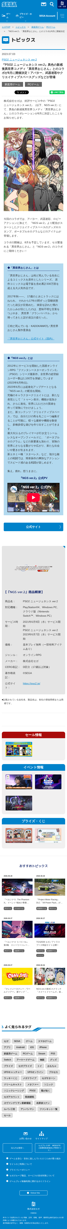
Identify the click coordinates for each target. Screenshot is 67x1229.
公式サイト (33, 526)
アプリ (7, 1047)
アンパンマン (27, 1109)
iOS (32, 1047)
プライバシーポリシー (19, 1170)
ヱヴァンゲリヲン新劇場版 (17, 1103)
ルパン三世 (9, 1109)
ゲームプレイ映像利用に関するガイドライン (29, 1181)
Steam (41, 1053)
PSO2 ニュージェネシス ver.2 (19, 59)
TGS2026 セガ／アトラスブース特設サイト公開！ (48, 943)
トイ (39, 1066)
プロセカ (53, 1072)
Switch (7, 1059)
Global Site (35, 1193)
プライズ (8, 1066)
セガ (6, 1041)
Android (20, 1047)
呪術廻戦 (29, 1097)
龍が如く (45, 1090)
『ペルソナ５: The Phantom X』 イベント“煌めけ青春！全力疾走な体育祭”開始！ (16, 901)
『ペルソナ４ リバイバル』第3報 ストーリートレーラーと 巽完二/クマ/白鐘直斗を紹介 (17, 943)
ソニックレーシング (14, 1090)
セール (7, 1115)
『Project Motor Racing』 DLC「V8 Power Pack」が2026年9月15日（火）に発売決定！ (49, 901)
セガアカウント (12, 1097)
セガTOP (6, 27)
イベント (40, 955)
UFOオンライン (35, 1072)
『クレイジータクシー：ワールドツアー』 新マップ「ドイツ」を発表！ (17, 990)
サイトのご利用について (20, 1164)
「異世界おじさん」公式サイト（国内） (30, 338)
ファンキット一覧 (49, 1109)
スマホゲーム (19, 908)
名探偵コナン (43, 1103)
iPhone (43, 1047)
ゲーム (8, 15)
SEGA (17, 1041)
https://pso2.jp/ (31, 683)
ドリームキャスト (13, 1084)
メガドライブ (29, 1078)
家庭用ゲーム (37, 27)
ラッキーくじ (10, 1078)
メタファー (33, 1084)
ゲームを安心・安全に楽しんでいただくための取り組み (34, 1158)
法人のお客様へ (17, 1148)
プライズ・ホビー (26, 15)
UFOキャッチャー (13, 1072)
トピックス (20, 27)
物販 (42, 1059)
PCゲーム (50, 27)
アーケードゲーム (25, 1059)
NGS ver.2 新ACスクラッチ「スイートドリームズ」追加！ (48, 990)
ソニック (48, 1084)
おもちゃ (51, 1066)
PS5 (53, 1053)
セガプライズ (25, 1066)
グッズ (53, 1059)
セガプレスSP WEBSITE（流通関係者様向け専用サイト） (49, 1147)
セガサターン (48, 1078)
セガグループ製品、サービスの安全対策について (31, 1175)
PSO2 (33, 1090)
